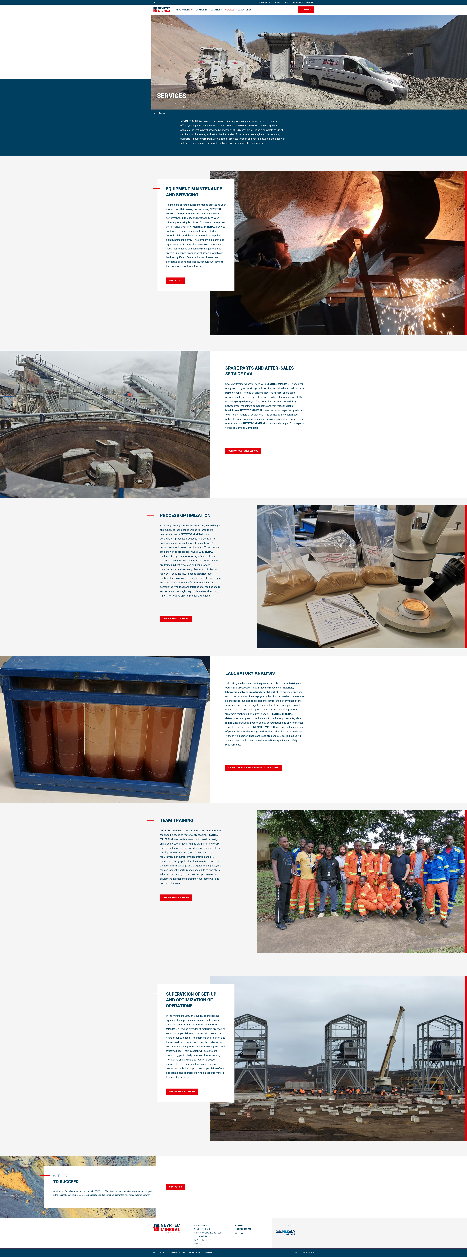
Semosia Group (263, 2)
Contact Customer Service (243, 451)
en (160, 2)
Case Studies (244, 10)
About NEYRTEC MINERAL (303, 2)
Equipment (201, 10)
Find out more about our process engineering (253, 768)
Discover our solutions (176, 619)
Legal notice (194, 1252)
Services (229, 10)
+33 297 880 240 (243, 1229)
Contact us (175, 280)
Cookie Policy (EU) (177, 1252)
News (287, 2)
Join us (277, 2)
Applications (183, 10)
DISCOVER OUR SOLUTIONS (182, 1091)
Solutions (216, 10)
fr (154, 2)
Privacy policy (159, 1252)
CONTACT (306, 9)
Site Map (208, 1252)
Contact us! (252, 427)
